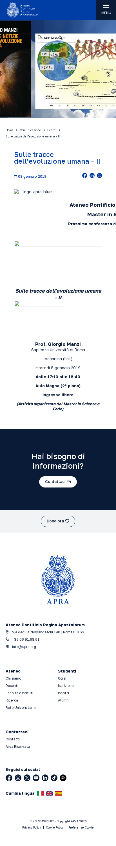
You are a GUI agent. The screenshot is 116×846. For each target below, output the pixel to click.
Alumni (63, 700)
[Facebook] (9, 777)
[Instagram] (18, 777)
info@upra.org (23, 647)
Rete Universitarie (20, 707)
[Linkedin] (45, 777)
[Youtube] (36, 777)
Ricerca (12, 700)
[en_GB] (49, 793)
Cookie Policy (55, 827)
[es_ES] (58, 793)
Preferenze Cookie (81, 827)
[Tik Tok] (54, 777)
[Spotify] (63, 777)
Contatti (13, 739)
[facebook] (84, 176)
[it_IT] (40, 793)
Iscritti (63, 693)
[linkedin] (92, 176)
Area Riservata (18, 746)
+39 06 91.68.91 (25, 639)
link (67, 358)
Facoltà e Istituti (19, 693)
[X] (27, 777)
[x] (99, 176)
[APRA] (29, 9)
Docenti (12, 686)
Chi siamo (13, 678)
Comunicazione (30, 130)
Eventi (51, 130)
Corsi (62, 678)
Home (10, 130)
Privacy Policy (31, 827)
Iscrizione (65, 686)
